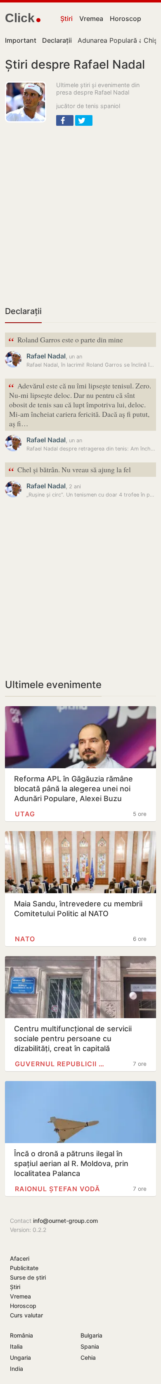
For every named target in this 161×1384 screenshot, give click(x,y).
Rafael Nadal (46, 356)
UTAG (25, 814)
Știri (66, 18)
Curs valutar (26, 1315)
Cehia (88, 1357)
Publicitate (24, 1267)
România (21, 1335)
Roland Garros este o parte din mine (65, 340)
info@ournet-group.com (65, 1220)
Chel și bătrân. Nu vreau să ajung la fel (69, 470)
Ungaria (20, 1357)
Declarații (23, 311)
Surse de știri (28, 1277)
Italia (16, 1346)
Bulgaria (91, 1335)
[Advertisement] (80, 215)
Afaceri (19, 1258)
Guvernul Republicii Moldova (61, 1064)
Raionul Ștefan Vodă (57, 1189)
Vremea (91, 18)
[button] (64, 120)
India (16, 1368)
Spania (89, 1346)
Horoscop (125, 18)
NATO (25, 939)
